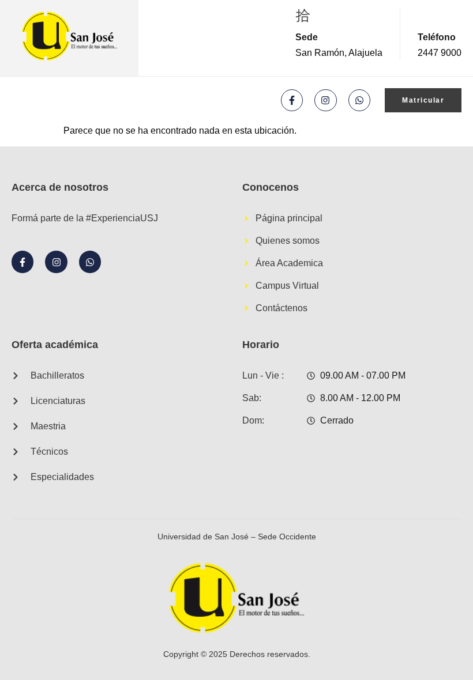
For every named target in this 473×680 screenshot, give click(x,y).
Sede (306, 37)
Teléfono (437, 37)
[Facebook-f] (292, 100)
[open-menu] (20, 100)
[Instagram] (325, 100)
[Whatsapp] (359, 100)
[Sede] (302, 15)
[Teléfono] (425, 15)
